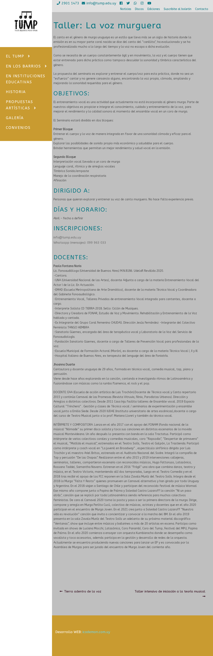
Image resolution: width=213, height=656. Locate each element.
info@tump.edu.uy (101, 3)
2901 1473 (70, 3)
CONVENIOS (18, 127)
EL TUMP (15, 56)
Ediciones (153, 9)
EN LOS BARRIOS (23, 66)
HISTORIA (16, 92)
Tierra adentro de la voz (82, 591)
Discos (139, 9)
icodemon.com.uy (96, 632)
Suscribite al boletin (177, 9)
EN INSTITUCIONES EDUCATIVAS (25, 79)
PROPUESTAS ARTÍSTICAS (19, 105)
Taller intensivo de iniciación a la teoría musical (169, 591)
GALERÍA (15, 118)
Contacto (201, 9)
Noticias (125, 9)
